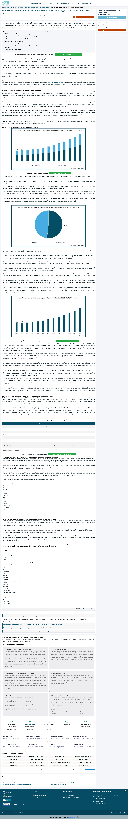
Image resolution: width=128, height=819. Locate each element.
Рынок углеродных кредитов (58, 784)
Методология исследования (105, 26)
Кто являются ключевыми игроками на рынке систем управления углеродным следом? (27, 631)
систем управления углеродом (54, 82)
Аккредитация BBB (30, 724)
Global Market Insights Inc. (8, 812)
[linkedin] (111, 812)
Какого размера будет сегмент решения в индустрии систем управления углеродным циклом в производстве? (33, 624)
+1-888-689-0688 (101, 798)
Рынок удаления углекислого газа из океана (16, 782)
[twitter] (116, 812)
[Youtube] (124, 812)
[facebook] (120, 812)
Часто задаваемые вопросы (105, 24)
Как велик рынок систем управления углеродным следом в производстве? (23, 616)
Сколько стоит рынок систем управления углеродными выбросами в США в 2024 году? (27, 628)
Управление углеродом (45, 7)
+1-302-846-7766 (99, 800)
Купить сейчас (113, 17)
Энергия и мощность (11, 7)
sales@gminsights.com (101, 803)
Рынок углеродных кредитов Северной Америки (18, 784)
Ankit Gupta (83, 608)
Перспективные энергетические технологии (28, 7)
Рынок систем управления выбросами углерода (63, 782)
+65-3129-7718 (99, 801)
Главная (3, 7)
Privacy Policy (72, 817)
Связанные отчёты (103, 28)
